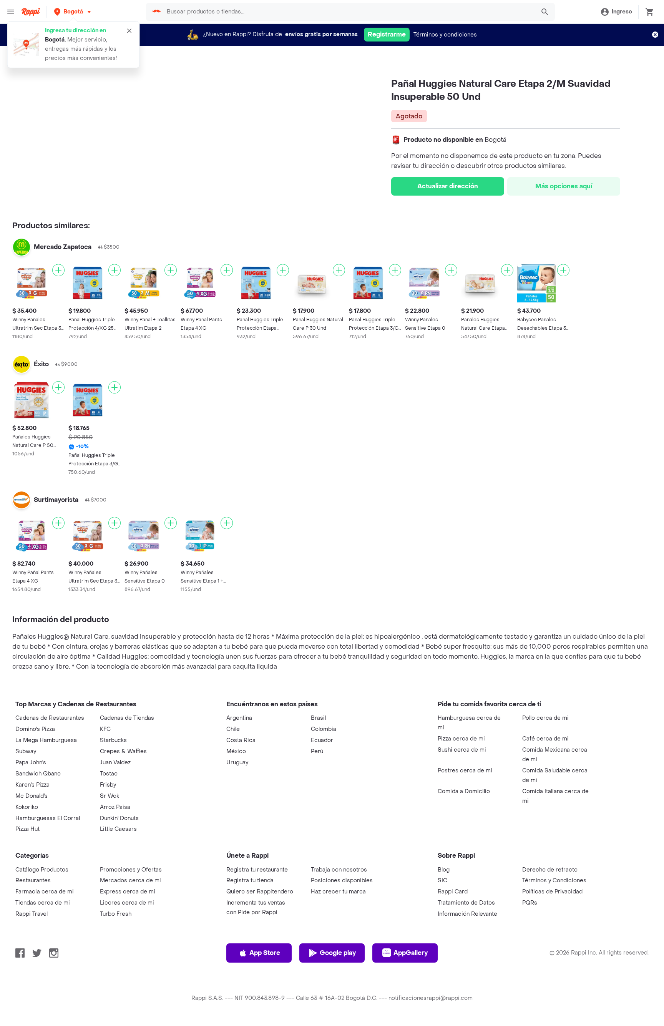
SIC (442, 880)
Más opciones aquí (563, 186)
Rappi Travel (31, 914)
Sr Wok (109, 796)
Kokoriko (26, 807)
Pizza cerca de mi (461, 738)
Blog (444, 869)
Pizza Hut (27, 829)
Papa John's (30, 762)
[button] (73, 12)
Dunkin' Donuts (119, 818)
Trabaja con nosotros (339, 869)
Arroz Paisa (115, 807)
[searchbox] (348, 12)
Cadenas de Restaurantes (49, 718)
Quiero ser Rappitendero (259, 891)
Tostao (109, 773)
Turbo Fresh (115, 914)
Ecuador (322, 740)
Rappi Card (453, 891)
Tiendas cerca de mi (42, 902)
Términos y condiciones (445, 34)
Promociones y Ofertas (131, 869)
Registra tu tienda (250, 880)
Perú (317, 751)
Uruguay (237, 762)
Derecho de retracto (550, 869)
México (236, 751)
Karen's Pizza (32, 785)
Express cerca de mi (127, 891)
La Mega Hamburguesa (46, 740)
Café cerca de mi (545, 738)
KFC (105, 729)
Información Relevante (467, 914)
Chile (233, 729)
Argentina (239, 718)
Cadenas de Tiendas (127, 718)
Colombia (323, 729)
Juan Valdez (115, 762)
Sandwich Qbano (38, 773)
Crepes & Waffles (123, 751)
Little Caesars (118, 829)
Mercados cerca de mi (130, 880)
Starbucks (113, 740)
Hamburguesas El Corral (47, 818)
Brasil (318, 718)
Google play (338, 953)
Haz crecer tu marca (338, 891)
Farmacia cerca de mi (44, 891)
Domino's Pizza (35, 729)
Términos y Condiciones (554, 880)
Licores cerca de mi (127, 902)
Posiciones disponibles (342, 880)
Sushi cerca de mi (462, 750)
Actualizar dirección (447, 186)
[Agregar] (58, 270)
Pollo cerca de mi (545, 718)
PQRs (529, 902)
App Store (264, 953)
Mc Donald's (31, 796)
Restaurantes (33, 880)
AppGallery (410, 953)
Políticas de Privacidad (552, 891)
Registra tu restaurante (257, 869)
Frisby (108, 785)
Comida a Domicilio (464, 791)
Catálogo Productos (41, 869)
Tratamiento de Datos (466, 902)
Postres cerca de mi (465, 770)
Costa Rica (241, 740)
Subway (25, 751)
